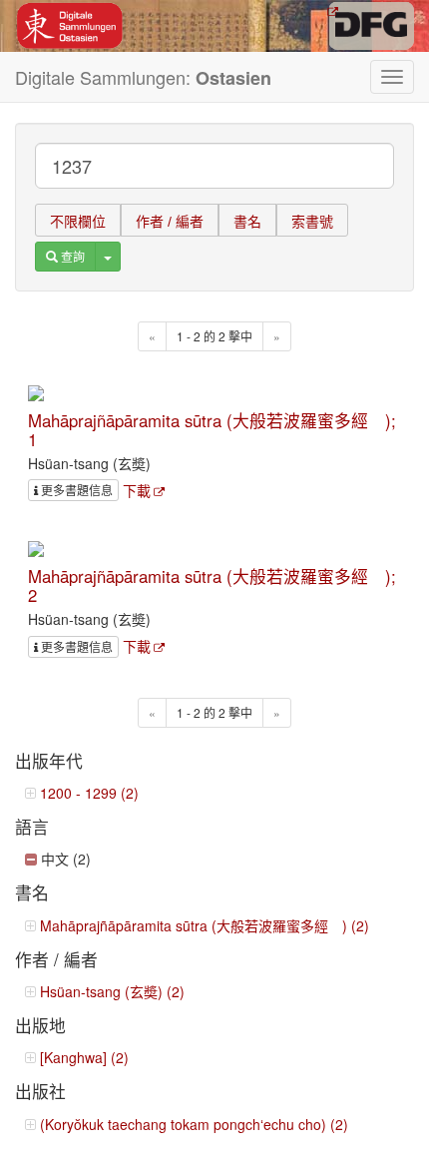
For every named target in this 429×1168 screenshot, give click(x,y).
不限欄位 (78, 222)
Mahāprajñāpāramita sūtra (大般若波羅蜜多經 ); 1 (212, 429)
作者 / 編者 (170, 222)
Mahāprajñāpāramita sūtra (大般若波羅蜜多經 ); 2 (212, 585)
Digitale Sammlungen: (143, 77)
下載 (137, 490)
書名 (247, 222)
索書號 (312, 222)
